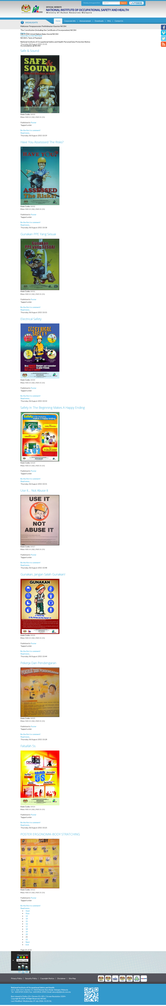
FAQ (109, 21)
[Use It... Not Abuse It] (39, 520)
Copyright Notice (47, 978)
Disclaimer (61, 978)
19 (27, 931)
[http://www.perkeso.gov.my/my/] (137, 978)
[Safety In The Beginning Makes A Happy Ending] (39, 436)
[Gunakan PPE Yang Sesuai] (39, 264)
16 (27, 924)
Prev (27, 913)
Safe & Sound (29, 50)
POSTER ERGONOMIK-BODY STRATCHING (50, 834)
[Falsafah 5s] (39, 777)
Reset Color (22, 960)
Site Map (72, 978)
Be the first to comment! (30, 130)
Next (28, 942)
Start (28, 911)
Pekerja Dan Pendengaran (38, 663)
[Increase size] (19, 969)
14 (27, 918)
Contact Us (119, 21)
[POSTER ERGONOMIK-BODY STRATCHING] (39, 863)
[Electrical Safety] (39, 351)
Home (58, 21)
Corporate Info (70, 21)
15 (27, 921)
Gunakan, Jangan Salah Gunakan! (42, 574)
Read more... (25, 133)
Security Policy (31, 978)
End (27, 944)
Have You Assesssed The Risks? (42, 142)
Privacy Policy (16, 978)
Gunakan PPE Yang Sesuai (38, 234)
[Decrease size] (26, 969)
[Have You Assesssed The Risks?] (39, 175)
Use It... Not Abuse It (34, 490)
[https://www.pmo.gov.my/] (108, 978)
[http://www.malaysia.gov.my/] (101, 978)
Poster (33, 122)
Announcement (85, 21)
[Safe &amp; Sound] (39, 84)
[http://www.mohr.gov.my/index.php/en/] (122, 978)
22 (27, 939)
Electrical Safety (31, 319)
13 (27, 916)
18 (27, 929)
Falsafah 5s (28, 746)
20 (27, 934)
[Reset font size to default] (23, 969)
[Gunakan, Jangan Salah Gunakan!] (39, 606)
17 (27, 926)
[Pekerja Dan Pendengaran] (39, 692)
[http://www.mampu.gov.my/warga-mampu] (144, 978)
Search (123, 3)
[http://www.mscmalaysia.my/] (115, 978)
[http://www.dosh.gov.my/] (129, 978)
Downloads (99, 21)
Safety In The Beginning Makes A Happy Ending (52, 407)
